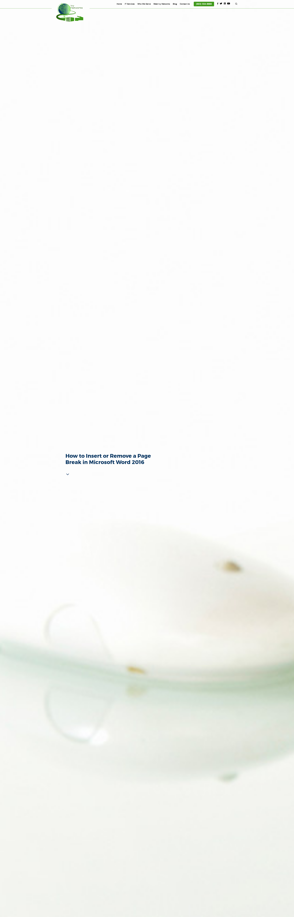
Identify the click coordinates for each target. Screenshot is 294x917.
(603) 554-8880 (204, 4)
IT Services (130, 4)
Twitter (221, 4)
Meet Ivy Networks (162, 4)
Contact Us (185, 4)
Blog (175, 4)
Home (119, 4)
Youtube (228, 4)
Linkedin (224, 4)
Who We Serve (144, 4)
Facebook (217, 4)
